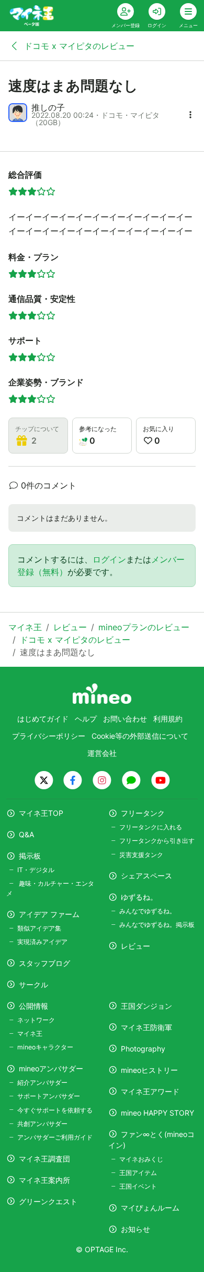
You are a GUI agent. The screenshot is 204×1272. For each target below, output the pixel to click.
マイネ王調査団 (44, 1158)
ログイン (109, 559)
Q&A (26, 834)
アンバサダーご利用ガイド (55, 1137)
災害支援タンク (141, 855)
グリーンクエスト (48, 1201)
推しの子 (48, 107)
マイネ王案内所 (44, 1180)
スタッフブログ (44, 963)
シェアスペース (146, 875)
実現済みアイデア (42, 942)
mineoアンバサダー (51, 1068)
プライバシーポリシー (48, 735)
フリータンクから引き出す (157, 841)
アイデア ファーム (49, 914)
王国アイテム (138, 1173)
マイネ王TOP (41, 813)
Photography (143, 1048)
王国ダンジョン (146, 1005)
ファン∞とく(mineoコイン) (151, 1139)
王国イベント (138, 1186)
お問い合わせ (125, 718)
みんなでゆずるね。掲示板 (157, 924)
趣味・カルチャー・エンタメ (50, 888)
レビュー (135, 945)
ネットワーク (36, 1020)
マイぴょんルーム (150, 1207)
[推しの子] (17, 112)
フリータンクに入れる (150, 827)
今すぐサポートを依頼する (55, 1110)
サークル (33, 984)
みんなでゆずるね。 (147, 911)
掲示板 (30, 855)
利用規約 (168, 718)
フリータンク (143, 813)
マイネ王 (29, 1033)
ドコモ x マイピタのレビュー (77, 46)
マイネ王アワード (150, 1091)
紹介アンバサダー (42, 1082)
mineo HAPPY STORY (157, 1112)
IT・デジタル (35, 870)
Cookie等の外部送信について (140, 735)
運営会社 (102, 753)
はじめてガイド (43, 718)
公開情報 (33, 1005)
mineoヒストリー (149, 1070)
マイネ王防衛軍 (146, 1027)
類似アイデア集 (39, 928)
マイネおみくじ (141, 1159)
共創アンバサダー (42, 1124)
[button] (190, 114)
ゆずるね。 (139, 896)
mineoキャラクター (45, 1047)
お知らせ (135, 1229)
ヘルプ (86, 718)
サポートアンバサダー (48, 1096)
